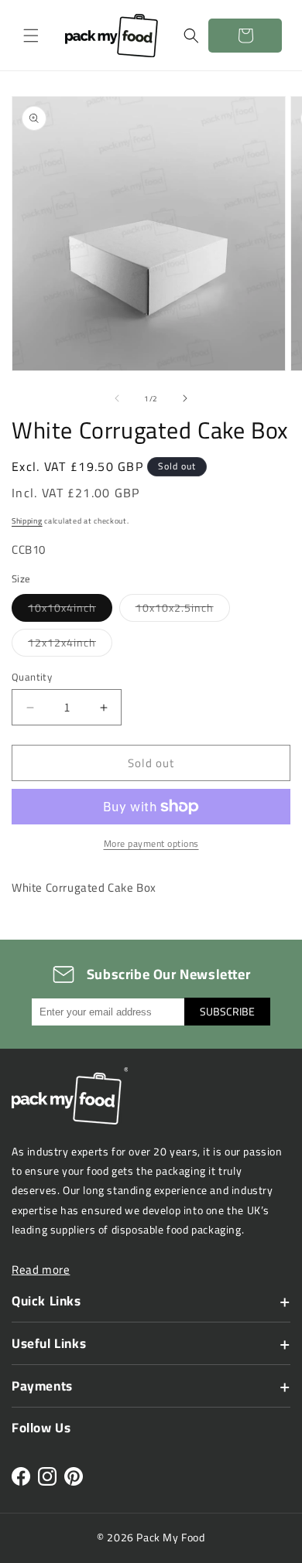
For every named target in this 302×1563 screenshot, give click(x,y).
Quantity (32, 677)
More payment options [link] (151, 844)
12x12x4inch (70, 644)
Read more (41, 1269)
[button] (31, 36)
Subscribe (227, 1012)
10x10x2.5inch (183, 609)
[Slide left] (117, 398)
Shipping (27, 521)
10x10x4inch (70, 609)
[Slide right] (185, 398)
